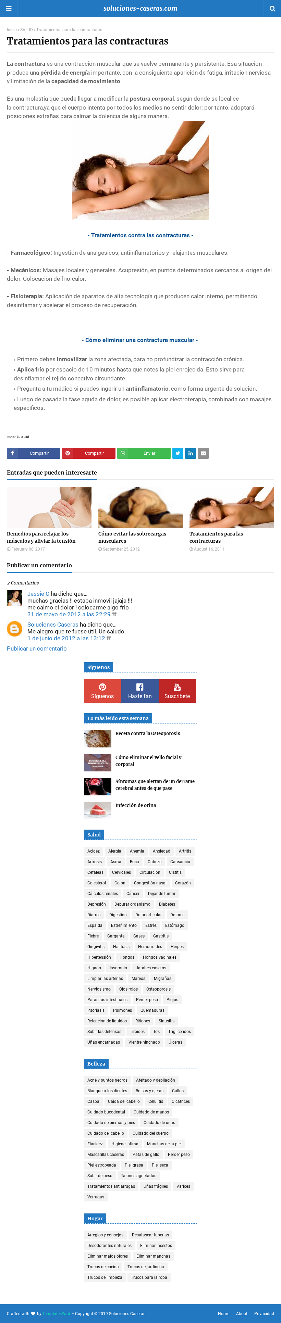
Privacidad (264, 1313)
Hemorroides (150, 946)
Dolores (177, 914)
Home (223, 1313)
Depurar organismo (132, 904)
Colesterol (96, 883)
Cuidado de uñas (159, 1122)
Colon (119, 883)
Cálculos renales (102, 893)
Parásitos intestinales (107, 999)
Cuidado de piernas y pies (111, 1122)
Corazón (183, 883)
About (241, 1313)
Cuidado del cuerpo (151, 1133)
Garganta (116, 936)
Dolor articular (148, 914)
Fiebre (93, 936)
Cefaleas (95, 872)
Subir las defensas (104, 1031)
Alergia (114, 851)
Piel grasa (134, 1165)
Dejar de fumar (161, 893)
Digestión (118, 914)
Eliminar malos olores (107, 1256)
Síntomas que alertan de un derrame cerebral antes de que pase (155, 785)
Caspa (93, 1101)
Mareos (138, 978)
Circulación (149, 872)
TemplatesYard (56, 1313)
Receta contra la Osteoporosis (147, 733)
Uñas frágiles (156, 1186)
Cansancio (180, 861)
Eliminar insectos (156, 1245)
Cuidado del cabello (105, 1133)
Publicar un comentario (37, 648)
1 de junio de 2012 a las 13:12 (67, 638)
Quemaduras (152, 1010)
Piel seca (160, 1165)
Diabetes (167, 904)
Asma (115, 861)
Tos (156, 1031)
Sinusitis (166, 1021)
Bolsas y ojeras (149, 1090)
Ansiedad (161, 851)
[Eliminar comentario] (114, 614)
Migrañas (162, 978)
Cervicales (121, 872)
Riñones (142, 1021)
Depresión (96, 904)
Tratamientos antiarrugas (111, 1186)
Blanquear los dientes (107, 1090)
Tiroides (137, 1031)
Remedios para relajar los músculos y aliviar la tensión (41, 537)
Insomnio (118, 968)
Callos (178, 1090)
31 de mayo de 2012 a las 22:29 (69, 614)
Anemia (137, 851)
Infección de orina (135, 805)
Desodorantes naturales (109, 1245)
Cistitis (175, 872)
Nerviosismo (99, 989)
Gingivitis (96, 946)
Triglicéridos (179, 1031)
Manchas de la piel (164, 1144)
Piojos (172, 999)
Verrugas (95, 1197)
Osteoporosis (158, 989)
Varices (183, 1186)
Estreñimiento (124, 925)
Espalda (94, 925)
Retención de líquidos (107, 1021)
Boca (134, 861)
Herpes (177, 946)
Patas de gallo (146, 1154)
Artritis (185, 851)
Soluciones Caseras (52, 624)
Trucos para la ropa (149, 1277)
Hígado (94, 968)
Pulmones (122, 1010)
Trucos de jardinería (145, 1266)
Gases (139, 936)
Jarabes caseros (151, 968)
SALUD (26, 29)
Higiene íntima (124, 1144)
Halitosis (121, 946)
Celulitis (155, 1101)
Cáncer (132, 893)
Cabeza (155, 861)
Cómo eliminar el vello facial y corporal (148, 761)
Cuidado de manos (151, 1112)
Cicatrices (181, 1101)
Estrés (151, 925)
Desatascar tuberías (150, 1235)
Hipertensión (99, 957)
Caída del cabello (124, 1101)
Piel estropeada (101, 1165)
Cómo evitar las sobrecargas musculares (132, 537)
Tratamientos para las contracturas (216, 537)
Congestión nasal (150, 883)
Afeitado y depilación (155, 1080)
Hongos (127, 957)
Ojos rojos (128, 989)
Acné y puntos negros (107, 1080)
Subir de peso (99, 1175)
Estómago (174, 925)
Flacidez (95, 1144)
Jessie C (38, 593)
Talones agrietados (138, 1175)
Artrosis (94, 861)
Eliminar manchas (153, 1256)
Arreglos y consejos (105, 1235)
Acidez (93, 851)
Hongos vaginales (159, 957)
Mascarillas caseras (105, 1154)
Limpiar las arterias (105, 978)
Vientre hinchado (144, 1042)
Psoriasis (96, 1010)
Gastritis (161, 936)
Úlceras (175, 1042)
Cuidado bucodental (106, 1112)
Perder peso (147, 999)
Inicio (12, 29)
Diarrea (94, 914)
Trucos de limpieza (104, 1277)
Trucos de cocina (103, 1266)
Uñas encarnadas (103, 1042)
